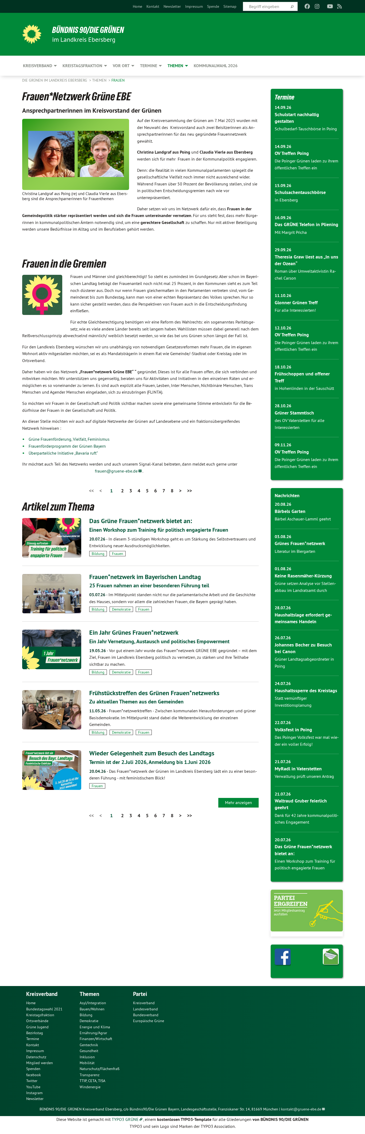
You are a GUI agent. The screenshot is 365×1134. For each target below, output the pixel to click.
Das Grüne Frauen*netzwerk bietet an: (140, 521)
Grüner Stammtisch (294, 413)
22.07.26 (283, 722)
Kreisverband (144, 1002)
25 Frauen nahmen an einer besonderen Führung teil (149, 585)
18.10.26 (283, 367)
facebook (33, 1074)
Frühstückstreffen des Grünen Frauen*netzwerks (154, 693)
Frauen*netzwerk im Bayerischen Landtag (145, 577)
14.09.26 (283, 107)
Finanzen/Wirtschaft (96, 1038)
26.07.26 (283, 638)
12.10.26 (283, 328)
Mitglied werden (39, 1062)
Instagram (34, 1092)
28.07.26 (283, 608)
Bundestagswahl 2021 (44, 1009)
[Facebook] (307, 6)
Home (137, 6)
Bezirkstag (34, 1032)
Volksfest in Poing (293, 729)
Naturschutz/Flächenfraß (99, 1068)
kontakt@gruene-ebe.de (301, 1109)
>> (189, 491)
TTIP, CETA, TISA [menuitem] (92, 1080)
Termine (284, 97)
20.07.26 (283, 840)
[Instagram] (317, 6)
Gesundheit (89, 1050)
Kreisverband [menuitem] (37, 66)
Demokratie (121, 609)
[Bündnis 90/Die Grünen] (31, 34)
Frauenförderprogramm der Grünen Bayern (67, 446)
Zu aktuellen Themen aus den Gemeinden (136, 701)
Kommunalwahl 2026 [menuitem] (216, 66)
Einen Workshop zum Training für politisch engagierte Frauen (158, 529)
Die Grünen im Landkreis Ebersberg (55, 80)
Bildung (98, 553)
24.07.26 (283, 683)
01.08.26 (283, 569)
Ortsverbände (37, 1020)
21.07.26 (283, 761)
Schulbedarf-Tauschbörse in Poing (306, 128)
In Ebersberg (286, 200)
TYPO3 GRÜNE (125, 1119)
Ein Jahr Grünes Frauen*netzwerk (133, 632)
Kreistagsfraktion (40, 1015)
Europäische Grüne (148, 1020)
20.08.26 (283, 504)
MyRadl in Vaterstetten (298, 769)
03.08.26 (283, 536)
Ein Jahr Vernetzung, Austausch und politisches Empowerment (159, 641)
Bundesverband (145, 1015)
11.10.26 (283, 295)
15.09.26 (283, 185)
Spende (213, 6)
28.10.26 (283, 406)
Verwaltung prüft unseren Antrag (304, 776)
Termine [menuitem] (148, 66)
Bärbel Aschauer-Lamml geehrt (303, 519)
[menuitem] (137, 6)
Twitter (31, 1080)
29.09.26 (283, 250)
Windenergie (90, 1086)
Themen (99, 80)
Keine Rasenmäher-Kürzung (303, 576)
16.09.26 (283, 217)
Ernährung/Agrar (93, 1032)
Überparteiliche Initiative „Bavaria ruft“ (63, 453)
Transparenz (89, 1074)
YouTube (33, 1086)
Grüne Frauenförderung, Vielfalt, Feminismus (69, 439)
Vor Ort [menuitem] (121, 66)
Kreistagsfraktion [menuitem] (82, 66)
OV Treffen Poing (292, 153)
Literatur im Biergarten (295, 551)
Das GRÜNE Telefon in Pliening (306, 224)
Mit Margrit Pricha (291, 232)
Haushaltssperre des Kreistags (306, 690)
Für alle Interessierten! (295, 310)
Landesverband (145, 1009)
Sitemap (229, 6)
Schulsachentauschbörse (300, 192)
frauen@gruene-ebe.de (116, 471)
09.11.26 (283, 445)
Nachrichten (287, 495)
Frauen (118, 80)
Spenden (33, 1068)
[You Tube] (330, 6)
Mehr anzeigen (238, 802)
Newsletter (172, 6)
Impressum (194, 6)
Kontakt (152, 6)
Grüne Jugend (37, 1027)
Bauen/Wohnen (92, 1009)
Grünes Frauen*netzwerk (300, 543)
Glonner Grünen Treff (296, 302)
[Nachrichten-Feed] (339, 6)
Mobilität (87, 1062)
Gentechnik (89, 1044)
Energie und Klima (95, 1027)
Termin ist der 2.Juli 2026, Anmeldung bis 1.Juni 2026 (150, 762)
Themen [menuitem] (175, 66)
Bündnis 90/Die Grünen (88, 30)
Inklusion (87, 1057)
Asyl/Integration (93, 1002)
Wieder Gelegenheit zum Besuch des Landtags (151, 753)
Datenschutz (36, 1057)
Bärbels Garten (290, 511)
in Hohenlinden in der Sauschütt (304, 388)
